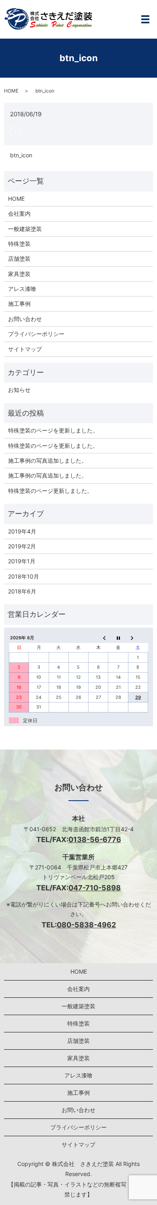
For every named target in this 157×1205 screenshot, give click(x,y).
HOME (11, 91)
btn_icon (21, 155)
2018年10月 (23, 576)
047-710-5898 (94, 888)
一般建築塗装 (25, 228)
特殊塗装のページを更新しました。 (53, 430)
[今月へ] (118, 638)
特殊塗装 (19, 243)
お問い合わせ (25, 318)
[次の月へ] (138, 638)
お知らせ (19, 389)
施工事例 (19, 303)
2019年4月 (22, 531)
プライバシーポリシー (36, 333)
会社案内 (19, 213)
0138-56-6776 (94, 839)
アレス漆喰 (22, 288)
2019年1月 (21, 561)
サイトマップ (25, 349)
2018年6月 (22, 591)
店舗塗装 (19, 258)
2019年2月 (22, 546)
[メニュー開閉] (145, 19)
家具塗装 (19, 273)
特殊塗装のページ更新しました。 (50, 490)
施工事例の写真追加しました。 (47, 460)
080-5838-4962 (86, 925)
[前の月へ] (98, 638)
